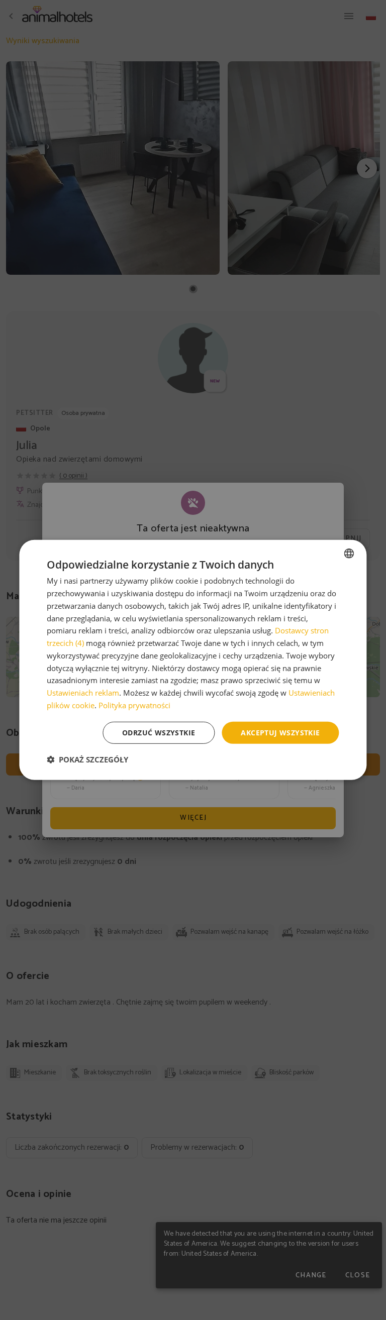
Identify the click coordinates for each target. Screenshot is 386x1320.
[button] (87, 759)
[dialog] (192, 660)
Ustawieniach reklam (83, 693)
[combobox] (349, 553)
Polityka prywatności (134, 705)
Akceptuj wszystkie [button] (280, 732)
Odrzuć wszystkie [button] (158, 732)
